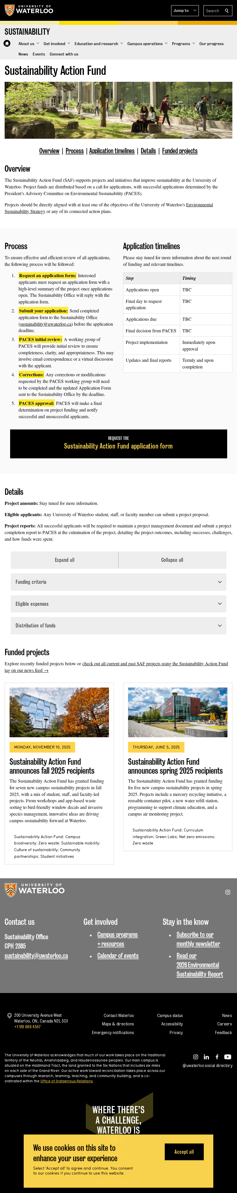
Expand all (65, 560)
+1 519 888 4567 (27, 1026)
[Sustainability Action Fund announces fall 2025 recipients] (59, 712)
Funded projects (180, 151)
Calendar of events (118, 955)
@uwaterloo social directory (207, 1065)
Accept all (184, 1151)
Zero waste (48, 843)
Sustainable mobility (80, 843)
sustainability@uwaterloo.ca (45, 324)
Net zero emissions (196, 836)
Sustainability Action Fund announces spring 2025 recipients (175, 766)
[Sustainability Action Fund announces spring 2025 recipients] (177, 712)
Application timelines (112, 151)
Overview (49, 151)
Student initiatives (57, 856)
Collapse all (172, 560)
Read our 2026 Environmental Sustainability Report (200, 965)
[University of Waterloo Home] (29, 10)
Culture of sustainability (36, 849)
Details (148, 151)
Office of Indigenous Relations (66, 1081)
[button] (185, 10)
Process (75, 151)
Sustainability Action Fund (38, 836)
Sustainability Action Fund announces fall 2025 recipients (52, 766)
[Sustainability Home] (6, 43)
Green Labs (166, 836)
